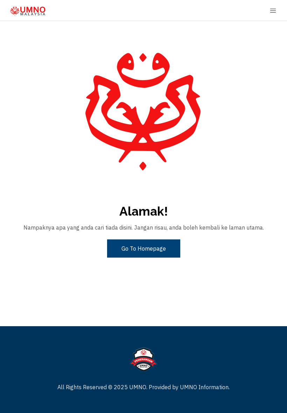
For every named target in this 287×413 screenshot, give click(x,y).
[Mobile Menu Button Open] (273, 10)
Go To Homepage (143, 248)
